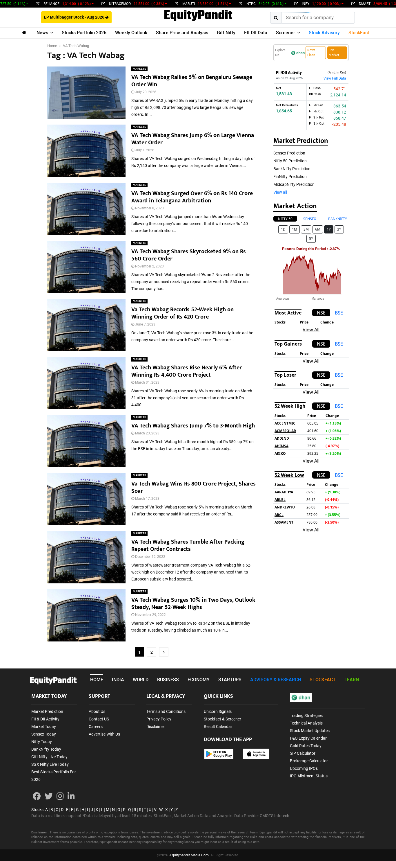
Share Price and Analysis (182, 32)
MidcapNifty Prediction (294, 184)
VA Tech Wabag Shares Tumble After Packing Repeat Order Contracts (187, 545)
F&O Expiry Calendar (308, 738)
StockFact (358, 32)
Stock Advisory (324, 32)
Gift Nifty (226, 32)
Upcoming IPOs (304, 768)
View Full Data (335, 78)
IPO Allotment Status (309, 776)
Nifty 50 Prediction (290, 161)
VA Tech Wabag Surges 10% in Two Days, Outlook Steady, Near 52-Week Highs (193, 603)
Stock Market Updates (310, 730)
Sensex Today (43, 734)
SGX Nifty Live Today (50, 764)
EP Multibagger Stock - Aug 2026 (74, 17)
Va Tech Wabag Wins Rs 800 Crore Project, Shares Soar (193, 487)
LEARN (351, 679)
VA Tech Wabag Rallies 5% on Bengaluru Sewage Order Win (191, 80)
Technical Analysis (306, 723)
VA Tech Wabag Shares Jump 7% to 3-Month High (193, 426)
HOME (96, 679)
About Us (97, 711)
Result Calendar (218, 726)
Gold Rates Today (305, 745)
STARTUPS (229, 679)
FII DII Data (255, 32)
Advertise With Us (104, 734)
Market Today (43, 726)
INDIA (118, 679)
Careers (96, 726)
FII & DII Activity (45, 719)
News (42, 32)
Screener (285, 32)
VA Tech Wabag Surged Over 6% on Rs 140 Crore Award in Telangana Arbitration (192, 197)
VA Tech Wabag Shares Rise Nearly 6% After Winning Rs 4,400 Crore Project (186, 371)
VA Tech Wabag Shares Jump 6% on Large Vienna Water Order (192, 139)
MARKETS (139, 68)
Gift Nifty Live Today (49, 756)
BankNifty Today (46, 749)
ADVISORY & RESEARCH (275, 679)
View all (280, 192)
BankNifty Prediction (291, 168)
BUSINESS (168, 679)
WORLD (140, 679)
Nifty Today (41, 741)
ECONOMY (199, 679)
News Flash (311, 52)
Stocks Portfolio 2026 (84, 32)
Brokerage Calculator (309, 760)
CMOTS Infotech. (275, 815)
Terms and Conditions (166, 711)
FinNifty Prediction (290, 176)
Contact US (99, 719)
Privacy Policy (158, 719)
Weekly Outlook (131, 32)
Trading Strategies (306, 715)
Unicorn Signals (218, 711)
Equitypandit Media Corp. (190, 855)
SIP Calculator (302, 753)
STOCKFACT (323, 679)
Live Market (334, 52)
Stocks (37, 809)
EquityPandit (198, 16)
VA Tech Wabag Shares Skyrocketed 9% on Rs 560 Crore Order (188, 255)
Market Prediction (47, 711)
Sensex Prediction (289, 153)
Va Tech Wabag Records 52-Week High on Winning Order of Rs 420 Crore (182, 313)
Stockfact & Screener (222, 719)
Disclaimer (155, 726)
